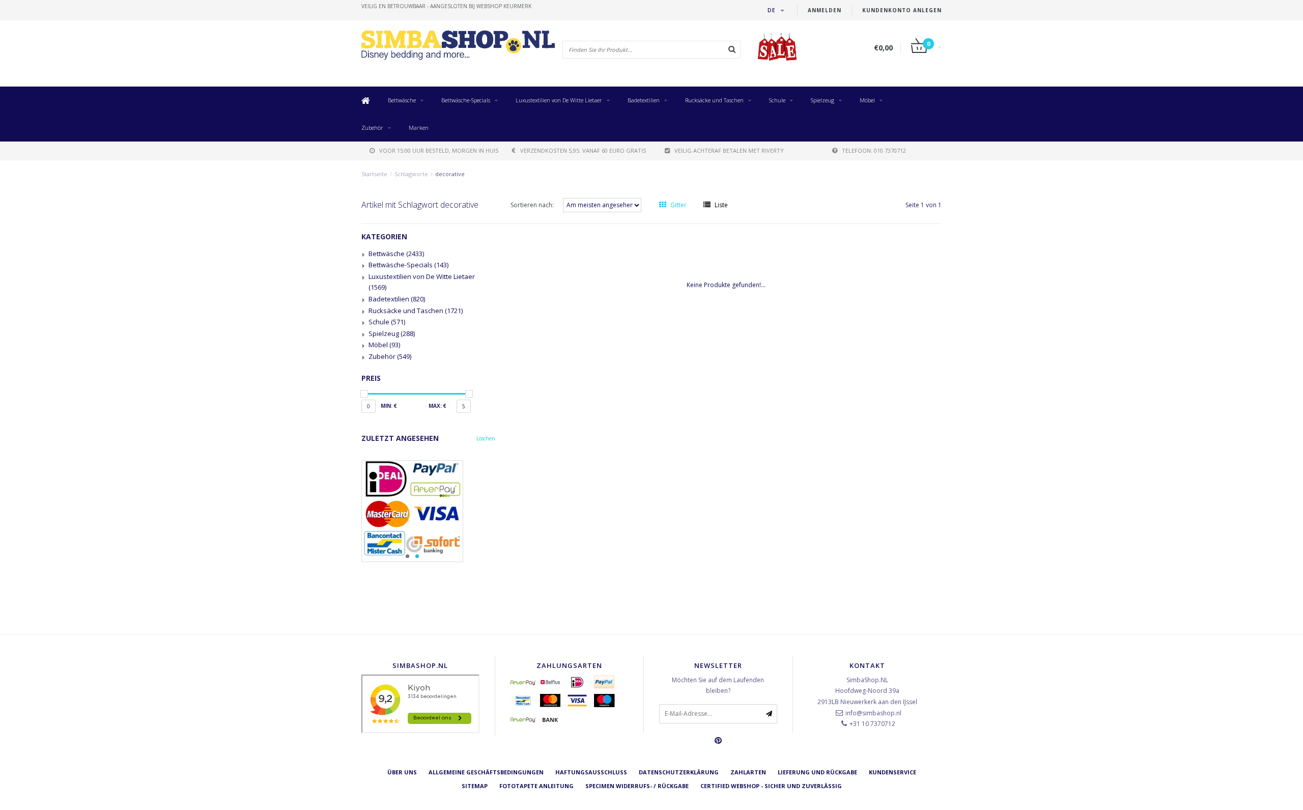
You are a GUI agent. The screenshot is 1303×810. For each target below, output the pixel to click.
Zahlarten (748, 772)
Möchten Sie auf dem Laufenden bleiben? (718, 685)
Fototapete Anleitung (536, 786)
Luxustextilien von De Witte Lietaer (559, 100)
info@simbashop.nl (873, 713)
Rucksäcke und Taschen (714, 100)
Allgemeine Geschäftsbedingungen (486, 772)
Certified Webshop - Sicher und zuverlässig (771, 786)
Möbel (867, 100)
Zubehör (372, 127)
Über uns (402, 772)
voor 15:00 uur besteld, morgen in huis (438, 150)
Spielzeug (822, 100)
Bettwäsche (402, 100)
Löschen (485, 438)
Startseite (374, 174)
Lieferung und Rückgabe (817, 772)
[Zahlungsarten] (523, 682)
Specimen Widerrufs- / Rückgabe (637, 786)
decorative (450, 174)
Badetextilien (644, 100)
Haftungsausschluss (591, 772)
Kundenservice (892, 772)
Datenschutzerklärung (679, 772)
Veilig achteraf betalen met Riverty (729, 150)
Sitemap (475, 786)
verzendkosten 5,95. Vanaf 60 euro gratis (583, 150)
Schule (777, 100)
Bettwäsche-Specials (465, 100)
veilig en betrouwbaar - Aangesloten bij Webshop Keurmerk (446, 6)
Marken (419, 127)
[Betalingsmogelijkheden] (428, 511)
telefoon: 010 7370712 (874, 150)
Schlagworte (411, 174)
